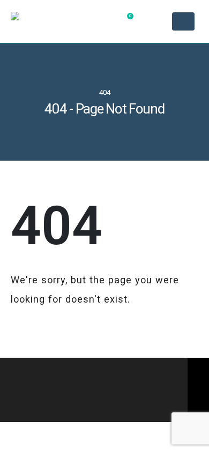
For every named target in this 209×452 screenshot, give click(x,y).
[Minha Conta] (154, 21)
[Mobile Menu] (183, 21)
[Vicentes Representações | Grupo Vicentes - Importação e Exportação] (53, 22)
